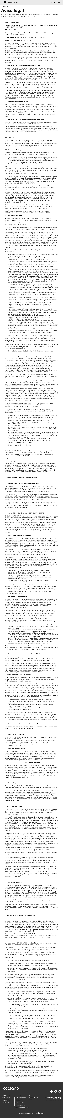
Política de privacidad (21, 1104)
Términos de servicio (20, 1105)
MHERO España (6, 1100)
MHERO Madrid (6, 1095)
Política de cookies (20, 1102)
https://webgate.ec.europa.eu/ (15, 940)
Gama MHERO (5, 1102)
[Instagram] (55, 1091)
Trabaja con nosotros (34, 1095)
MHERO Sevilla (5, 1099)
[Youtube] (59, 1091)
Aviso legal (18, 1095)
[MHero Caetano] (5, 2)
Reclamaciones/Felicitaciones (22, 1107)
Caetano (4, 1104)
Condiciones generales (21, 1097)
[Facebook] (51, 1091)
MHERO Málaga (6, 1097)
